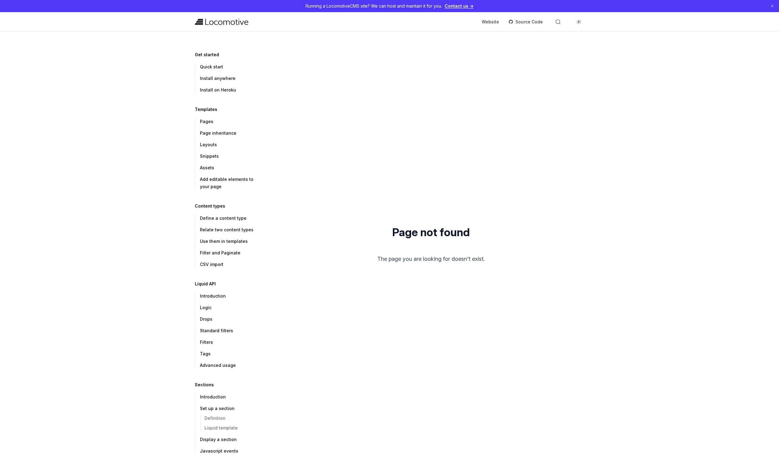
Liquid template (221, 427)
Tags (205, 353)
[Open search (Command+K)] (558, 21)
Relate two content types (226, 229)
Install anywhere (218, 78)
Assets (207, 167)
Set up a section (217, 408)
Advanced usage (218, 365)
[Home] (221, 22)
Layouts (208, 144)
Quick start (211, 66)
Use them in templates (224, 241)
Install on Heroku (218, 89)
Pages (206, 121)
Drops (206, 319)
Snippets (209, 156)
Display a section (218, 439)
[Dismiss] (772, 6)
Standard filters (216, 330)
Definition (214, 418)
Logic (205, 307)
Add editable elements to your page (226, 183)
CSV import (211, 264)
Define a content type (223, 218)
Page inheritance (218, 133)
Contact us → (459, 6)
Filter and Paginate (220, 252)
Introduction (213, 295)
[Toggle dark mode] (578, 21)
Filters (206, 342)
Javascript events (219, 450)
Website (490, 21)
